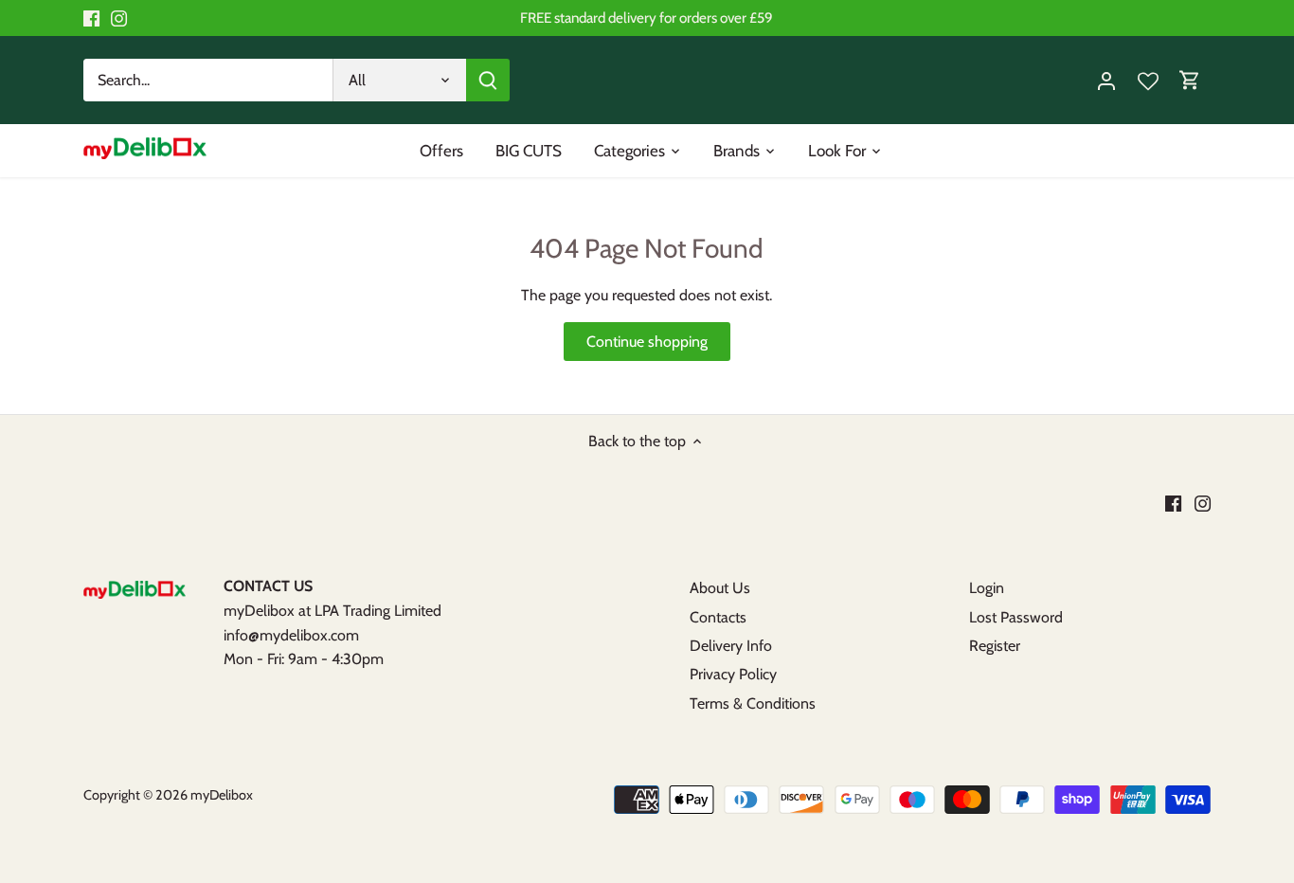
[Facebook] (1047, 789)
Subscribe (1203, 727)
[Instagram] (1077, 789)
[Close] (1269, 505)
